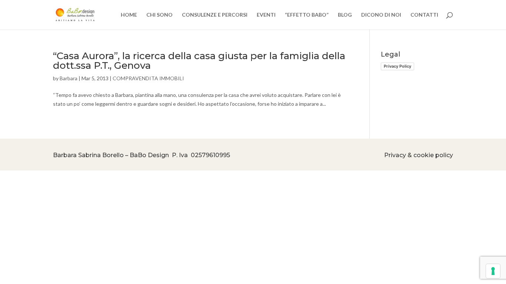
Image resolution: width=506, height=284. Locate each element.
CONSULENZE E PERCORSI (214, 15)
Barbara (68, 78)
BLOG (345, 15)
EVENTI (266, 15)
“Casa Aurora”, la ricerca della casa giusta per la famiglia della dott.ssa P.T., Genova (199, 60)
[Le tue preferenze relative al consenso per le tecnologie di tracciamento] (493, 271)
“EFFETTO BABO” (307, 15)
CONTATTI (424, 15)
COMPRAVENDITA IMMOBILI (148, 78)
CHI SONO (159, 15)
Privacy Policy (397, 66)
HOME (129, 15)
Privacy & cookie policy (418, 155)
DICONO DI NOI (381, 15)
